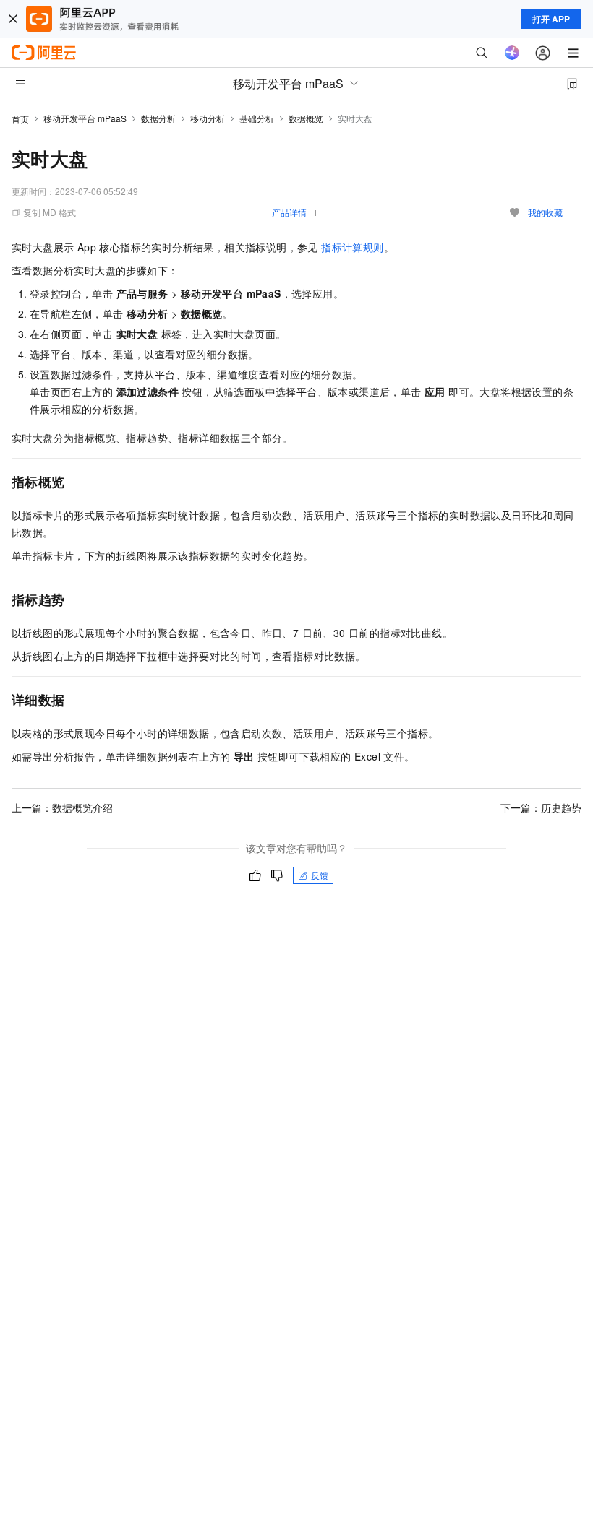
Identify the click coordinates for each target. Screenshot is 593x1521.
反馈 (319, 875)
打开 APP (551, 18)
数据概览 (306, 118)
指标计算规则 (352, 247)
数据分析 (158, 118)
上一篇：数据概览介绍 (62, 807)
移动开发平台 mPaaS (85, 118)
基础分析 (256, 118)
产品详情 (289, 212)
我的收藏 (545, 212)
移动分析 (207, 118)
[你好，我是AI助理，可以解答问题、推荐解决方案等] (512, 53)
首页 (20, 119)
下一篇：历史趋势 (540, 807)
